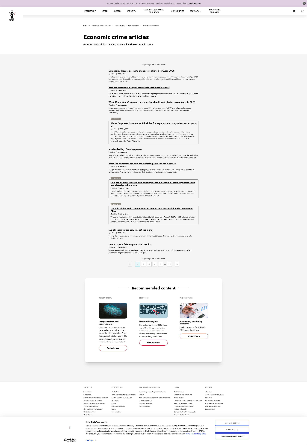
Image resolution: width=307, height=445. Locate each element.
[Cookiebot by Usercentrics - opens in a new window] (70, 440)
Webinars (208, 397)
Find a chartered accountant (92, 409)
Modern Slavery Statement (183, 395)
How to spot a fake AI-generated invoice (130, 244)
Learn (105, 11)
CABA (113, 409)
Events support (210, 409)
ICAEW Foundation (89, 412)
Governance (87, 395)
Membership (90, 11)
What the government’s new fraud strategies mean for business (142, 163)
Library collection (144, 406)
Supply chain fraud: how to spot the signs (130, 230)
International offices (118, 406)
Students (131, 11)
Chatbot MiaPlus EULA (181, 415)
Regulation (195, 11)
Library (141, 395)
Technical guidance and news (154, 11)
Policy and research (214, 11)
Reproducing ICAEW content (183, 403)
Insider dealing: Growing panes (125, 149)
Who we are (87, 392)
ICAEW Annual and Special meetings (95, 397)
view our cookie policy (196, 434)
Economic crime (133, 26)
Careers (117, 11)
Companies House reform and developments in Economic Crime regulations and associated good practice (153, 184)
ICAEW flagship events (212, 406)
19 (169, 264)
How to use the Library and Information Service (154, 397)
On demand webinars (212, 400)
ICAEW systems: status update (122, 397)
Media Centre (88, 415)
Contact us (115, 392)
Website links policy (180, 409)
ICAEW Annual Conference (214, 403)
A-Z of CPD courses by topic (214, 395)
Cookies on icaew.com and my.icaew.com (188, 400)
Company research (145, 400)
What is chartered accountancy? (94, 403)
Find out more (195, 3)
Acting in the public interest (92, 400)
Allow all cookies (232, 423)
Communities (177, 11)
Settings (89, 440)
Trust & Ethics (119, 26)
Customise (230, 430)
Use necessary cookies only (232, 436)
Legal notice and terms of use (183, 406)
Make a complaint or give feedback (124, 395)
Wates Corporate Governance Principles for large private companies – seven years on (153, 124)
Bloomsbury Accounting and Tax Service (152, 392)
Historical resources (145, 403)
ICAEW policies (179, 392)
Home (85, 26)
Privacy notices (178, 397)
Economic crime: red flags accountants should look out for (139, 87)
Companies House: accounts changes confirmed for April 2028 (142, 71)
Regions (114, 403)
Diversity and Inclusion (90, 406)
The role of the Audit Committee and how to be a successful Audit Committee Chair (152, 209)
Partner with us (116, 412)
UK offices (115, 400)
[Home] (11, 15)
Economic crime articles (151, 26)
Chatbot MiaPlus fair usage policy (185, 412)
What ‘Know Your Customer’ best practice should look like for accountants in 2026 (152, 102)
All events (208, 392)
